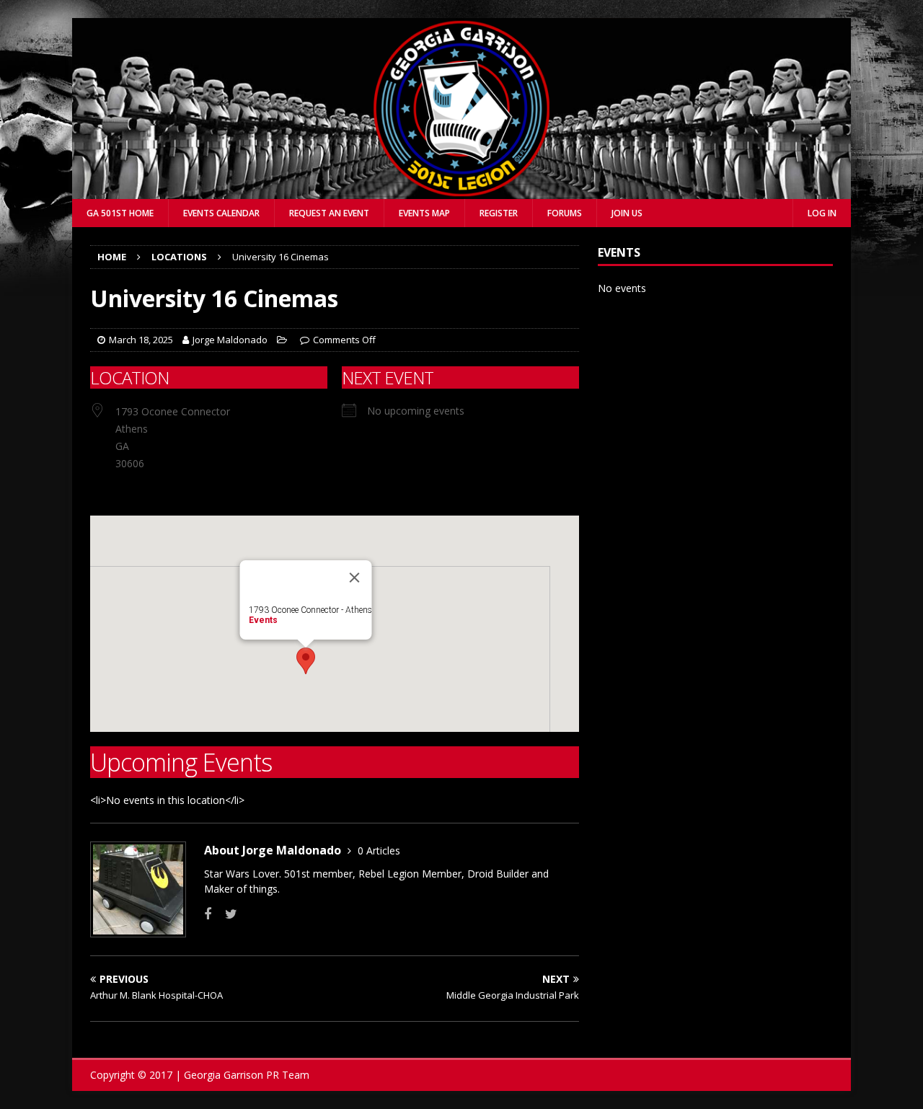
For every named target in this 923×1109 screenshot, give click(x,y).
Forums (564, 213)
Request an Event (329, 213)
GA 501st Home (120, 213)
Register (499, 213)
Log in (822, 213)
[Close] (354, 577)
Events (263, 620)
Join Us (626, 213)
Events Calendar (221, 213)
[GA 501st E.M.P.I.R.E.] (461, 191)
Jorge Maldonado (230, 339)
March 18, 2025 (141, 339)
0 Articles (379, 850)
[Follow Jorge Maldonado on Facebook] (207, 914)
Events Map (424, 213)
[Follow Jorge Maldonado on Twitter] (225, 914)
